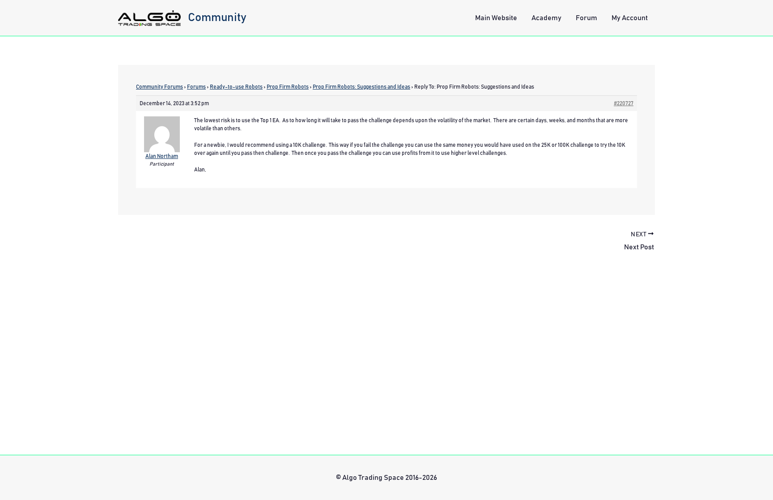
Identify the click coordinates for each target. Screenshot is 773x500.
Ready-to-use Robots (236, 87)
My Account (630, 17)
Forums (196, 87)
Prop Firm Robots (288, 87)
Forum (586, 17)
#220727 (623, 103)
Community (217, 17)
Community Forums (159, 87)
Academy (546, 17)
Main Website (496, 17)
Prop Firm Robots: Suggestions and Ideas (361, 87)
